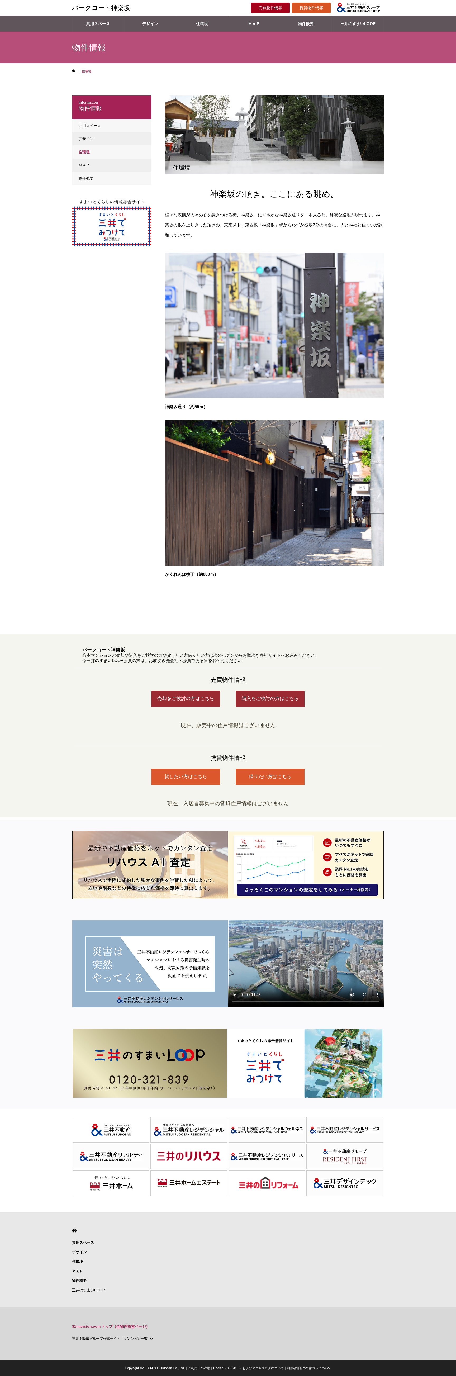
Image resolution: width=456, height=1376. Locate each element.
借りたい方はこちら (270, 776)
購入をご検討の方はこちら (270, 698)
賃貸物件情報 (311, 8)
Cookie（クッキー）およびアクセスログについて (248, 1368)
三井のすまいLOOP (358, 23)
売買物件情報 (270, 8)
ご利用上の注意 (199, 1368)
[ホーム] (73, 71)
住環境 (202, 23)
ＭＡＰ (254, 23)
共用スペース (98, 23)
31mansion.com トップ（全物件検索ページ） (111, 1326)
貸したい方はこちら (185, 776)
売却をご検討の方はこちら (185, 698)
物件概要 (306, 23)
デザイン (150, 23)
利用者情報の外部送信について (309, 1368)
